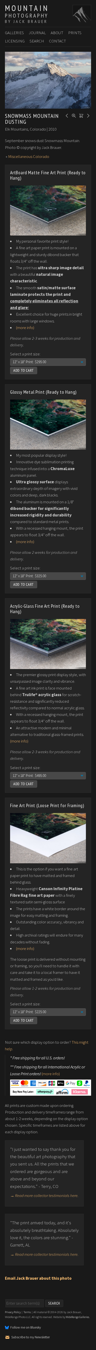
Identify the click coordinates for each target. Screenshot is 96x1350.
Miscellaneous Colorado (28, 156)
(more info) (25, 327)
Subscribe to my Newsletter (30, 1337)
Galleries (14, 32)
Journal (37, 32)
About (57, 32)
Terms (27, 1312)
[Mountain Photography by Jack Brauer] (82, 19)
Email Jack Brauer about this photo (38, 1278)
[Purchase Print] (80, 115)
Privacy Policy (13, 1312)
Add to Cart (23, 370)
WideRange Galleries (77, 1317)
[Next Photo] (87, 115)
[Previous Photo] (66, 115)
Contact (57, 41)
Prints (74, 32)
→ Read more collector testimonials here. (44, 1195)
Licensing (15, 41)
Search (37, 41)
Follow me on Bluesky (25, 1327)
